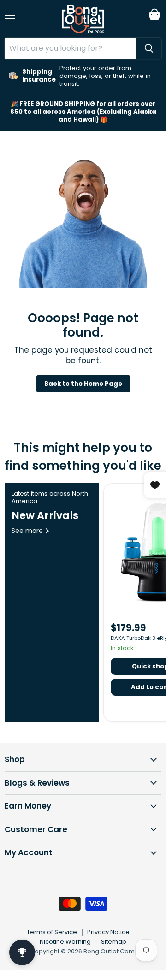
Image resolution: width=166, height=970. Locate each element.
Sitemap (113, 941)
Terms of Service (52, 932)
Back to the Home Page (83, 383)
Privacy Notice (108, 932)
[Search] (148, 48)
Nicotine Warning (65, 941)
